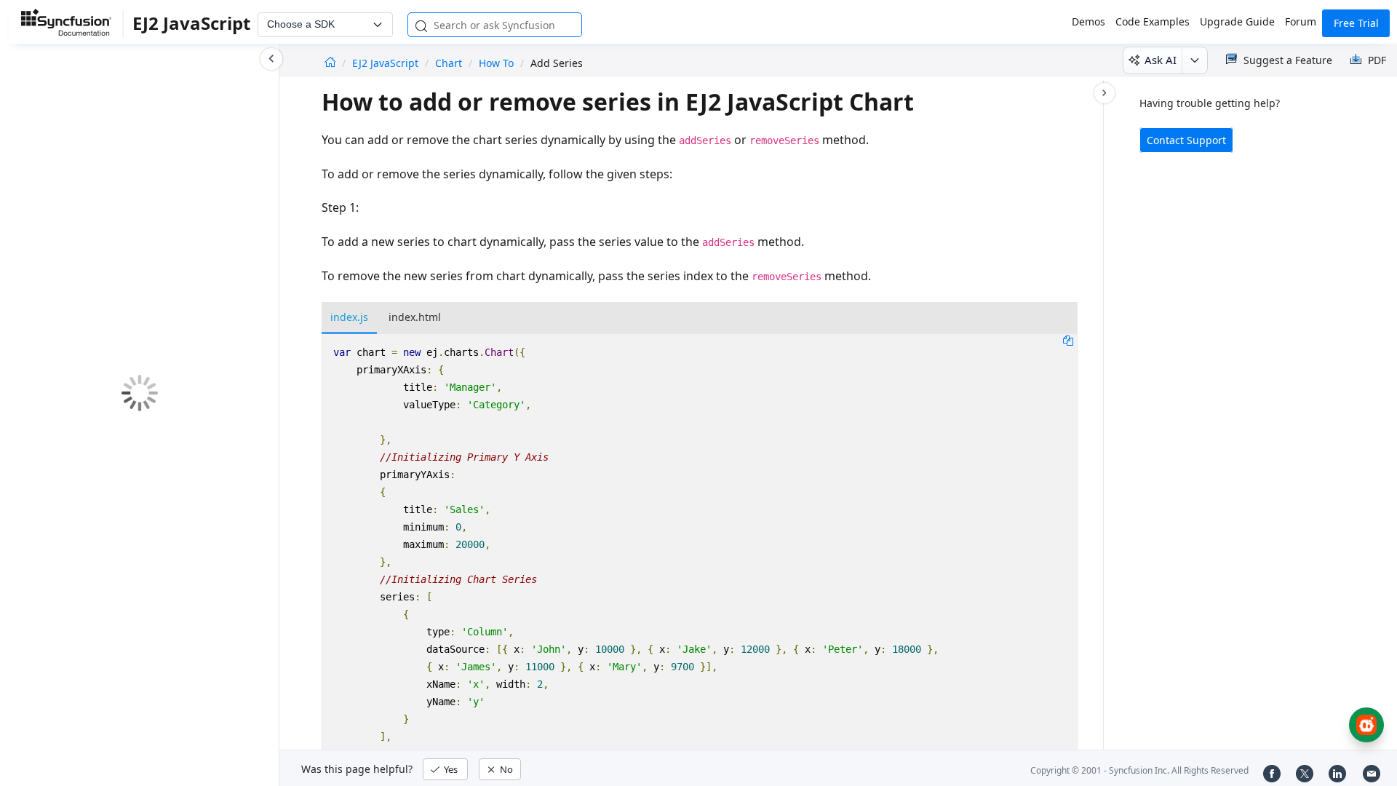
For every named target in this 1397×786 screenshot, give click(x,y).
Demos (1088, 21)
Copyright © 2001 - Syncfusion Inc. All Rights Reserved (1139, 770)
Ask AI (1161, 59)
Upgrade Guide (1237, 21)
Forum (1300, 21)
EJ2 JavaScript (386, 63)
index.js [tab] (349, 317)
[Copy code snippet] (1068, 339)
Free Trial (1356, 23)
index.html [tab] (415, 317)
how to (496, 63)
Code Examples (1152, 21)
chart (448, 63)
